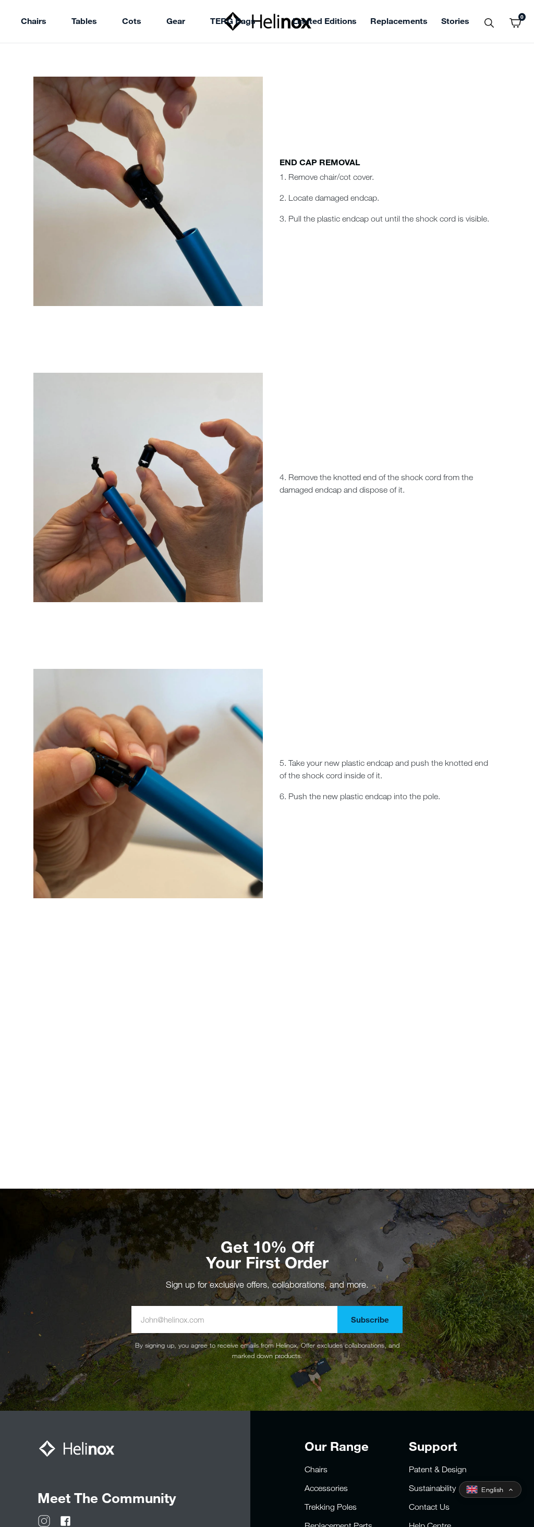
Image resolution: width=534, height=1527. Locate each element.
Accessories (326, 1488)
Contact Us (429, 1506)
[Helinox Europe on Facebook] (65, 1520)
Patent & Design (438, 1469)
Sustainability (432, 1488)
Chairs (316, 1469)
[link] (233, 22)
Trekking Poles (331, 1506)
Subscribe (370, 1319)
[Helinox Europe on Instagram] (44, 1520)
